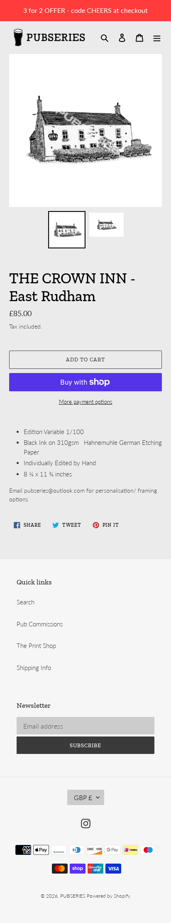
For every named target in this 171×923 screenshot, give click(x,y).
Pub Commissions (40, 624)
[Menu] (157, 37)
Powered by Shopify (108, 896)
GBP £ (83, 797)
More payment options (85, 401)
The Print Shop (36, 645)
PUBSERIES (72, 896)
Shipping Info (34, 667)
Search (25, 602)
